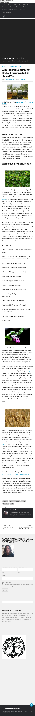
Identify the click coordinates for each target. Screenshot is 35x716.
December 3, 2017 (10, 79)
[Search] (3, 16)
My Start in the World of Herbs (9, 9)
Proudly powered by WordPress (12, 711)
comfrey (27, 371)
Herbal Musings (13, 58)
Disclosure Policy (6, 4)
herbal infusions (14, 501)
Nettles (4, 199)
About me (25, 4)
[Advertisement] (17, 36)
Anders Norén (8, 712)
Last (19, 572)
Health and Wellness (9, 66)
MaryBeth (23, 79)
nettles (23, 501)
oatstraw (6, 503)
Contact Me (5, 7)
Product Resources (6, 12)
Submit (5, 590)
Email (4, 575)
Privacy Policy (16, 4)
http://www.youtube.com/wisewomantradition (15, 474)
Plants (18, 66)
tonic (12, 503)
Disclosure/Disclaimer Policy (17, 103)
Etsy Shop (22, 9)
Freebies (25, 7)
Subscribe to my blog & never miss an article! (15, 567)
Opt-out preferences (15, 7)
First (3, 572)
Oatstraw (5, 444)
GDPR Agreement (7, 582)
